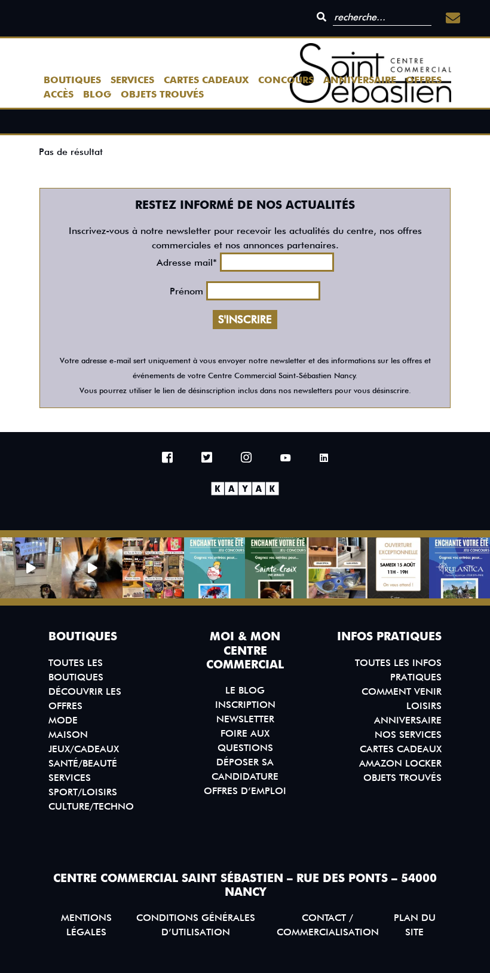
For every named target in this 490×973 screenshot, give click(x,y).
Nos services (408, 734)
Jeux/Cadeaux (83, 749)
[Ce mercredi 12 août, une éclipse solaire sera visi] (337, 568)
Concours (286, 80)
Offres (424, 80)
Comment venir (402, 691)
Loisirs (424, 705)
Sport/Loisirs (82, 792)
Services (132, 80)
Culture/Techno (91, 806)
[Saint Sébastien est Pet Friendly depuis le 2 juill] (31, 568)
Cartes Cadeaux (206, 80)
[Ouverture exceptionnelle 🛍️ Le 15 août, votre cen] (398, 568)
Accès (59, 94)
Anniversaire (359, 80)
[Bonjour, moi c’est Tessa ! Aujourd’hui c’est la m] (92, 568)
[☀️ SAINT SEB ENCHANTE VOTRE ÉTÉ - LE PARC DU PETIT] (215, 568)
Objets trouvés (162, 94)
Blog (97, 94)
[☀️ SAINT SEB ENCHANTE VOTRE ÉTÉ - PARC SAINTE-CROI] (276, 568)
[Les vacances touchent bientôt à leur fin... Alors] (153, 568)
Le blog (245, 690)
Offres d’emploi (245, 790)
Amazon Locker (400, 763)
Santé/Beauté (82, 763)
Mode (63, 720)
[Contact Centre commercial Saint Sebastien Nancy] (453, 18)
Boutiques (72, 80)
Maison (68, 734)
